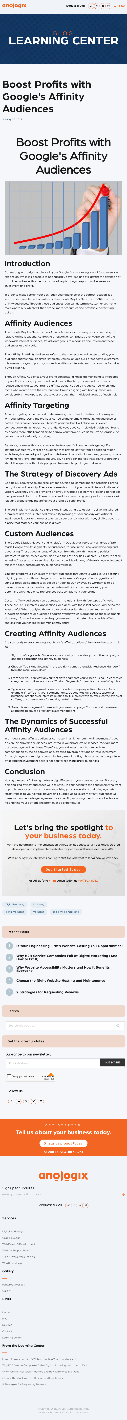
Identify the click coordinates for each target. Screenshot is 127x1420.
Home (6, 1312)
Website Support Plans (16, 1250)
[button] (63, 869)
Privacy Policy (46, 1412)
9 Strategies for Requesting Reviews (47, 992)
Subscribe (112, 1062)
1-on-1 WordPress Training (18, 1257)
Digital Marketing (14, 904)
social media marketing (66, 912)
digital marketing (14, 912)
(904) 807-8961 (88, 880)
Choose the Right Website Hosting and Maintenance (60, 980)
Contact (7, 1331)
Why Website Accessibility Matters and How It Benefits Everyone (63, 969)
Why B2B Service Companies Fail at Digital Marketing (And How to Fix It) (66, 957)
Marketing (38, 904)
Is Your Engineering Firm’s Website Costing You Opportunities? (69, 946)
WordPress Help (12, 1263)
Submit (123, 1194)
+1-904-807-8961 (69, 1152)
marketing (38, 912)
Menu (121, 6)
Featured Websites (13, 1284)
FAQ (4, 1318)
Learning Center (12, 1337)
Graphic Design (11, 1238)
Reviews (7, 1325)
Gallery (6, 1291)
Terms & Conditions (65, 1412)
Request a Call (75, 5)
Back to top (82, 1412)
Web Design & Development (18, 1244)
